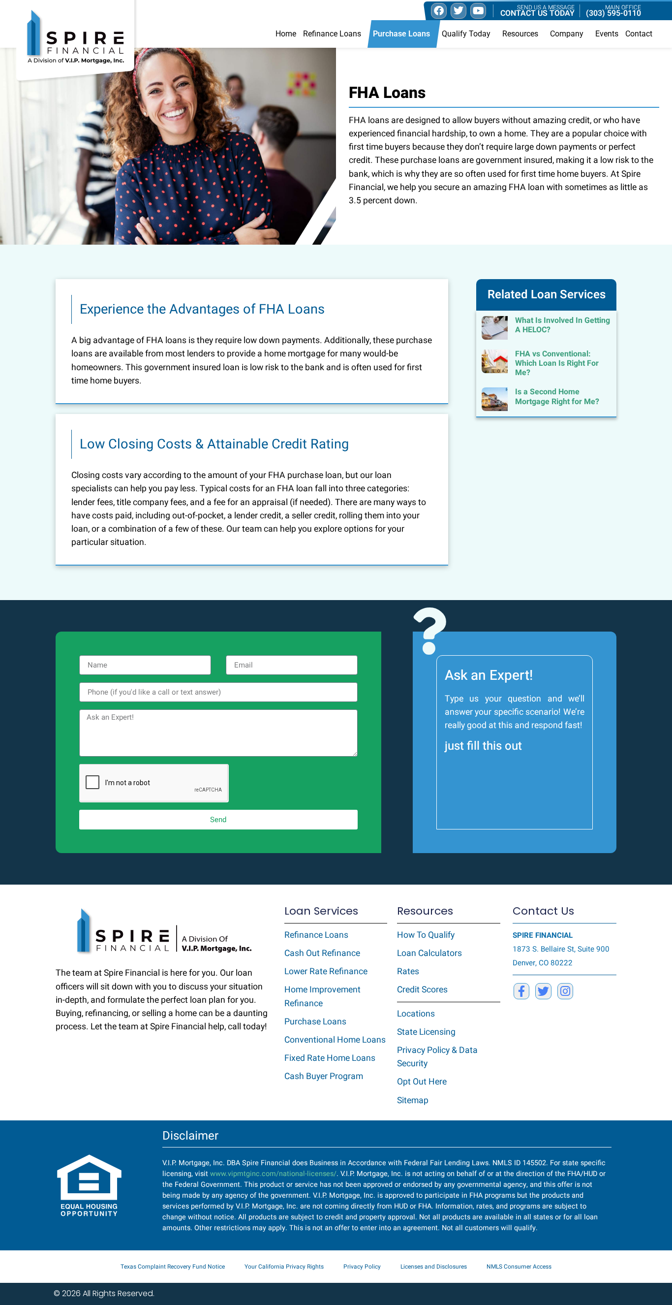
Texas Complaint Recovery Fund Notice (173, 1266)
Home (285, 33)
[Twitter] (543, 991)
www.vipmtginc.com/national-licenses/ (273, 1174)
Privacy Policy (362, 1266)
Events (606, 33)
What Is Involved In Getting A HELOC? (562, 325)
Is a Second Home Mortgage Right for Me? (557, 396)
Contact (638, 33)
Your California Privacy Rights (284, 1266)
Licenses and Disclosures (433, 1266)
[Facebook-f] (521, 991)
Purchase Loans (401, 33)
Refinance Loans (332, 33)
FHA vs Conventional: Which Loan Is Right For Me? (557, 363)
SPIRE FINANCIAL (543, 935)
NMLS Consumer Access (519, 1266)
